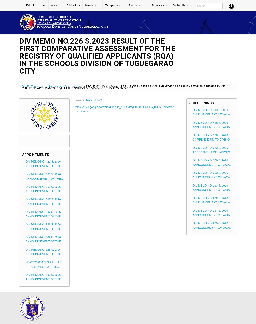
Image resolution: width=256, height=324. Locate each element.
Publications (73, 5)
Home (42, 5)
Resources (158, 5)
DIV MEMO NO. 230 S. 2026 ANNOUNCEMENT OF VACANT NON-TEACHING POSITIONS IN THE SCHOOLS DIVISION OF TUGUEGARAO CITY (213, 225)
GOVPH (28, 5)
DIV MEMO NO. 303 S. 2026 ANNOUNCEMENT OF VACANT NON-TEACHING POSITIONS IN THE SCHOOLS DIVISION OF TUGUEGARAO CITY (213, 175)
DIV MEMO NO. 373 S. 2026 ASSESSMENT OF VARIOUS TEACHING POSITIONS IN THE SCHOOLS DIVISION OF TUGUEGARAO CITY (213, 150)
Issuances (90, 5)
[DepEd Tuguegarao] (67, 21)
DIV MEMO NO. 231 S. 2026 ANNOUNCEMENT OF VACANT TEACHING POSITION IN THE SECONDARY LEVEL (213, 213)
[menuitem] (28, 5)
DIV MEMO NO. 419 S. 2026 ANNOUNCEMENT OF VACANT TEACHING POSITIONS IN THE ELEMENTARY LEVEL (213, 112)
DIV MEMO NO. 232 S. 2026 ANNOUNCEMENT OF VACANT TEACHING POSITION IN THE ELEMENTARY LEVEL (213, 200)
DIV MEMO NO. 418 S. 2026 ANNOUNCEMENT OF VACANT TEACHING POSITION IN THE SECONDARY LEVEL (213, 125)
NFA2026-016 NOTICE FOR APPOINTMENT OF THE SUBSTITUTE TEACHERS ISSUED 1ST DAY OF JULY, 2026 (43, 264)
